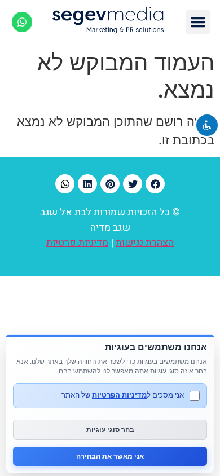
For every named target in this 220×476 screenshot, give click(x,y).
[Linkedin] (87, 183)
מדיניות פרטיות (77, 242)
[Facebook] (155, 183)
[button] (198, 22)
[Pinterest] (110, 183)
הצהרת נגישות (145, 242)
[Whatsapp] (22, 22)
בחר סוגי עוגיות (110, 429)
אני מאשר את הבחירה (110, 456)
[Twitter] (132, 183)
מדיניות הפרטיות (119, 394)
